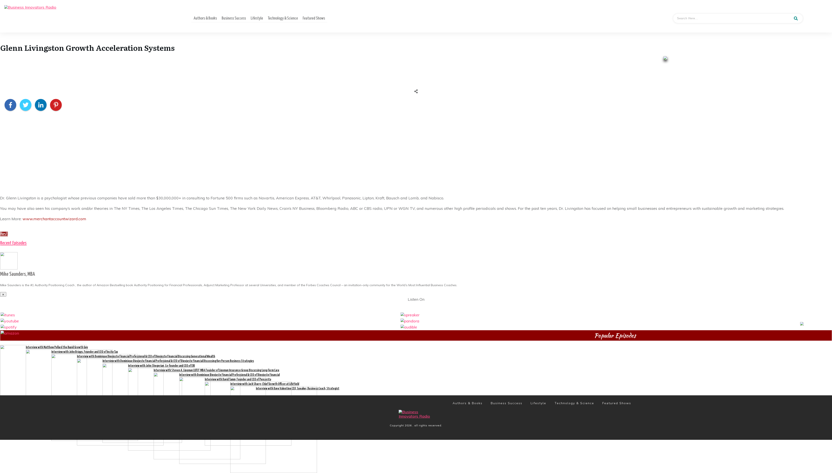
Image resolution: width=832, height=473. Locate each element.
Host (4, 234)
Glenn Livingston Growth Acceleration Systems (87, 47)
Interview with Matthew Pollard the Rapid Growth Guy (57, 347)
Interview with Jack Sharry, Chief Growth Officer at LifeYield (264, 384)
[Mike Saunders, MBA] (9, 260)
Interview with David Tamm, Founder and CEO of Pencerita (238, 379)
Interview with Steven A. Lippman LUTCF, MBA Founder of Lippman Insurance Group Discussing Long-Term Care (216, 370)
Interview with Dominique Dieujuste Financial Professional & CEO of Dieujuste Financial (229, 374)
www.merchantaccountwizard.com (54, 218)
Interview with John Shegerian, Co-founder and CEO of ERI (161, 365)
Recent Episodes (13, 243)
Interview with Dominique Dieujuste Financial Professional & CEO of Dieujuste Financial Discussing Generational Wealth (146, 356)
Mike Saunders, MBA (17, 274)
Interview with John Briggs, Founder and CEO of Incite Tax (84, 351)
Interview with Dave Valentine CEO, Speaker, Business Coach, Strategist (297, 388)
